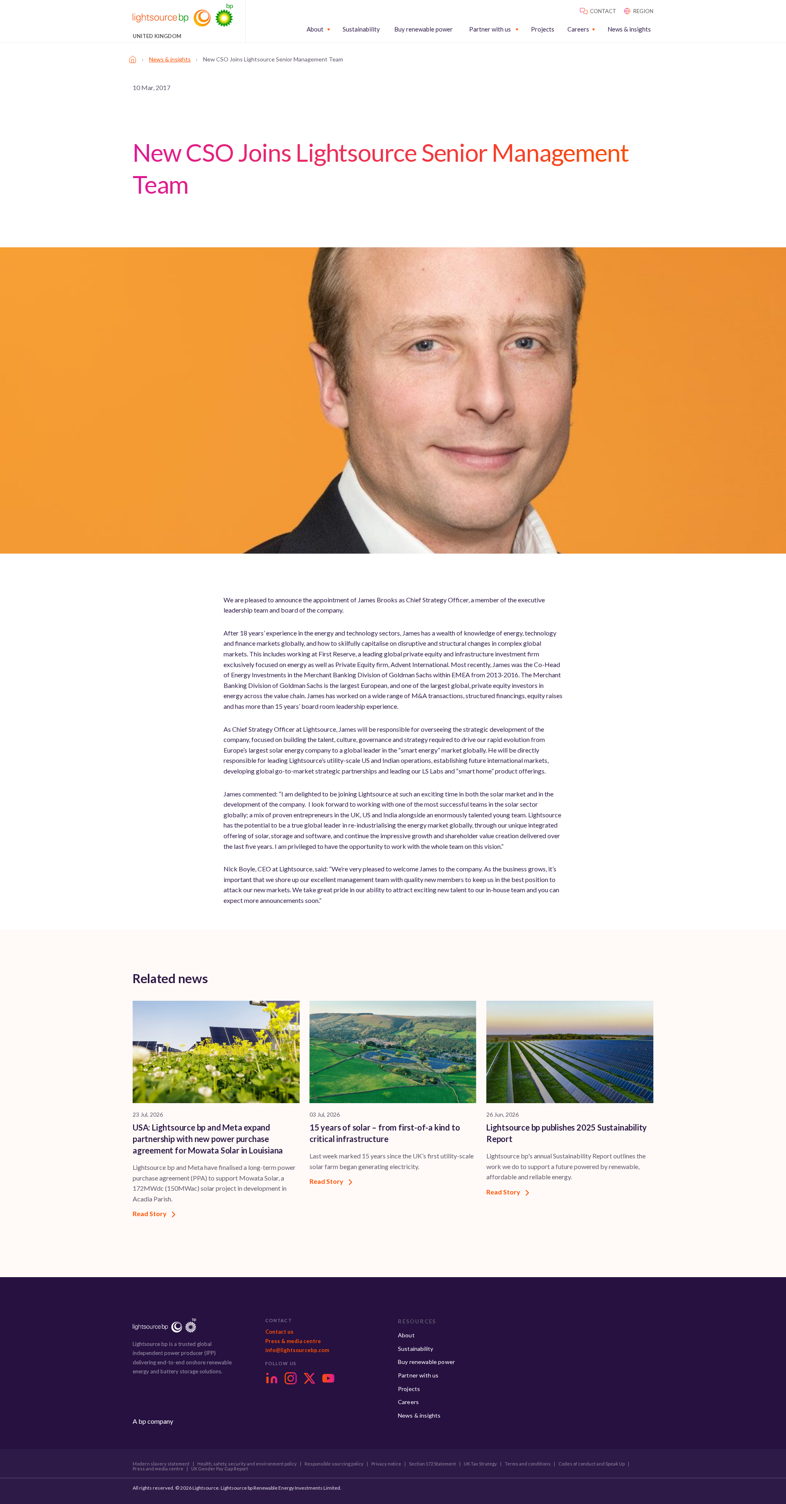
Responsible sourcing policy (334, 1463)
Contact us (279, 1331)
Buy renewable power (423, 29)
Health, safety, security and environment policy (247, 1463)
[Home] (133, 59)
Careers (578, 29)
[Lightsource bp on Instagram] (290, 1378)
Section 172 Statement (432, 1463)
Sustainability (361, 29)
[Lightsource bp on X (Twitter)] (309, 1378)
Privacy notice (386, 1463)
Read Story (150, 1213)
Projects (542, 29)
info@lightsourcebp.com (297, 1350)
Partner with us (490, 29)
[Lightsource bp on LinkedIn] (271, 1378)
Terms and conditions (528, 1463)
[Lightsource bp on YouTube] (328, 1378)
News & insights (629, 29)
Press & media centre (293, 1341)
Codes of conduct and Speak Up (591, 1463)
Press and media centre (158, 1468)
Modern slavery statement (161, 1463)
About (315, 29)
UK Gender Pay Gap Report (219, 1468)
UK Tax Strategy (480, 1463)
